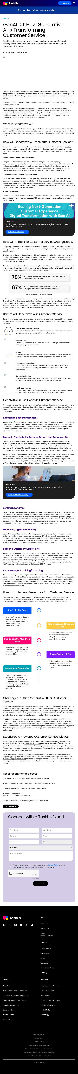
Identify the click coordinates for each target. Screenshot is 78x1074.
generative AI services (32, 744)
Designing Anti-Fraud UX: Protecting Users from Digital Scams (26, 800)
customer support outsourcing (14, 759)
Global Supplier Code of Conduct (39, 1045)
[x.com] (26, 925)
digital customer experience (24, 187)
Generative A (8, 91)
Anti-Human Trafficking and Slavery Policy (39, 1049)
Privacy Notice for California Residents (39, 1056)
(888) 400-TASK (47, 935)
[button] (74, 3)
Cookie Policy (39, 1038)
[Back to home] (10, 3)
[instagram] (15, 925)
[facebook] (10, 925)
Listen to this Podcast (16, 232)
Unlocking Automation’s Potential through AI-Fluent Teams (24, 788)
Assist (12, 422)
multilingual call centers (52, 168)
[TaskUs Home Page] (12, 918)
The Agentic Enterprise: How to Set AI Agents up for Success (16, 794)
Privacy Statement (39, 1034)
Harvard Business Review (15, 255)
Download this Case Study (18, 495)
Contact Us (65, 3)
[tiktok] (32, 925)
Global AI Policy (39, 1042)
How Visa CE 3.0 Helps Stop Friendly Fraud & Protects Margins (26, 778)
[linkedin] (4, 925)
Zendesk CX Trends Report (42, 295)
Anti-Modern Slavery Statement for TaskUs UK (39, 1052)
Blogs (6, 19)
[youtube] (21, 925)
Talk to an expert (11, 806)
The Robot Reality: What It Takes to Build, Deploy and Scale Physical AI (29, 783)
